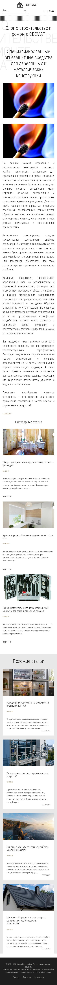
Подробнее (7, 496)
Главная (16, 977)
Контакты (27, 977)
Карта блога (39, 977)
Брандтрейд (25, 277)
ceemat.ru (28, 964)
